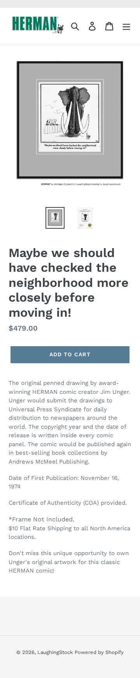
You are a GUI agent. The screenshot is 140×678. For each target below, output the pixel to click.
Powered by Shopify (99, 652)
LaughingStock (55, 652)
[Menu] (126, 26)
